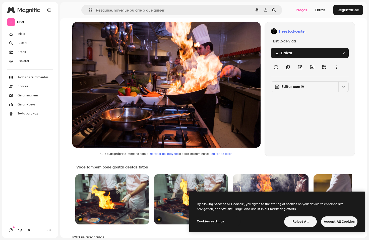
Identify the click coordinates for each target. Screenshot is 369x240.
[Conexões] (11, 230)
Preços (301, 10)
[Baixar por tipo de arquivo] (344, 53)
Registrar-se (348, 10)
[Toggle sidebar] (49, 10)
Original (104, 31)
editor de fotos (221, 154)
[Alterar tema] (29, 230)
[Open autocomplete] (88, 10)
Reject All (300, 221)
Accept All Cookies (339, 221)
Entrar (320, 10)
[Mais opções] (336, 67)
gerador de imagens (164, 154)
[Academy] (20, 230)
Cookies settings (210, 221)
